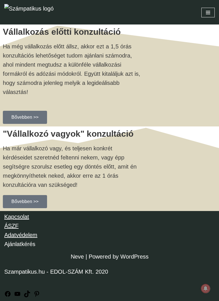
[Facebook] (7, 295)
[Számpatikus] (32, 12)
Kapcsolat (16, 217)
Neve (77, 256)
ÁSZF (11, 226)
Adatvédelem (20, 235)
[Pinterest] (36, 295)
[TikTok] (27, 295)
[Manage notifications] (205, 288)
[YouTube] (17, 295)
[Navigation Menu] (208, 12)
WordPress (134, 256)
